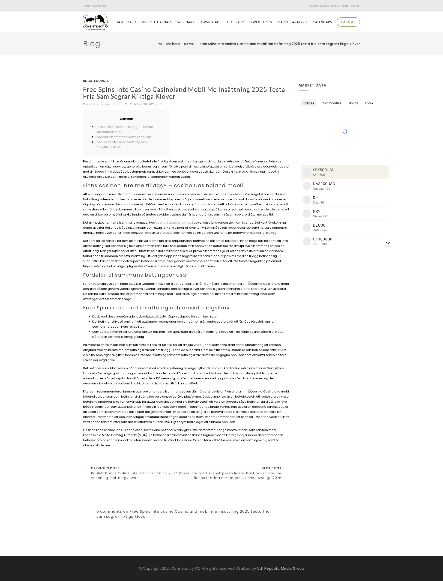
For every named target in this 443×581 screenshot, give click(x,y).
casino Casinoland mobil (174, 222)
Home (189, 44)
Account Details (319, 5)
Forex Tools (260, 22)
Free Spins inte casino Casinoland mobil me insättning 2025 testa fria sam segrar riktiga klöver (280, 44)
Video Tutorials (157, 22)
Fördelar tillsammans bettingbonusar (123, 137)
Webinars (185, 22)
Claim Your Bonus (95, 5)
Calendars (322, 22)
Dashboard (126, 22)
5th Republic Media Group (280, 568)
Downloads (211, 22)
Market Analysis (292, 22)
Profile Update (340, 5)
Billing (355, 5)
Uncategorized (96, 81)
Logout (348, 22)
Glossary (235, 22)
